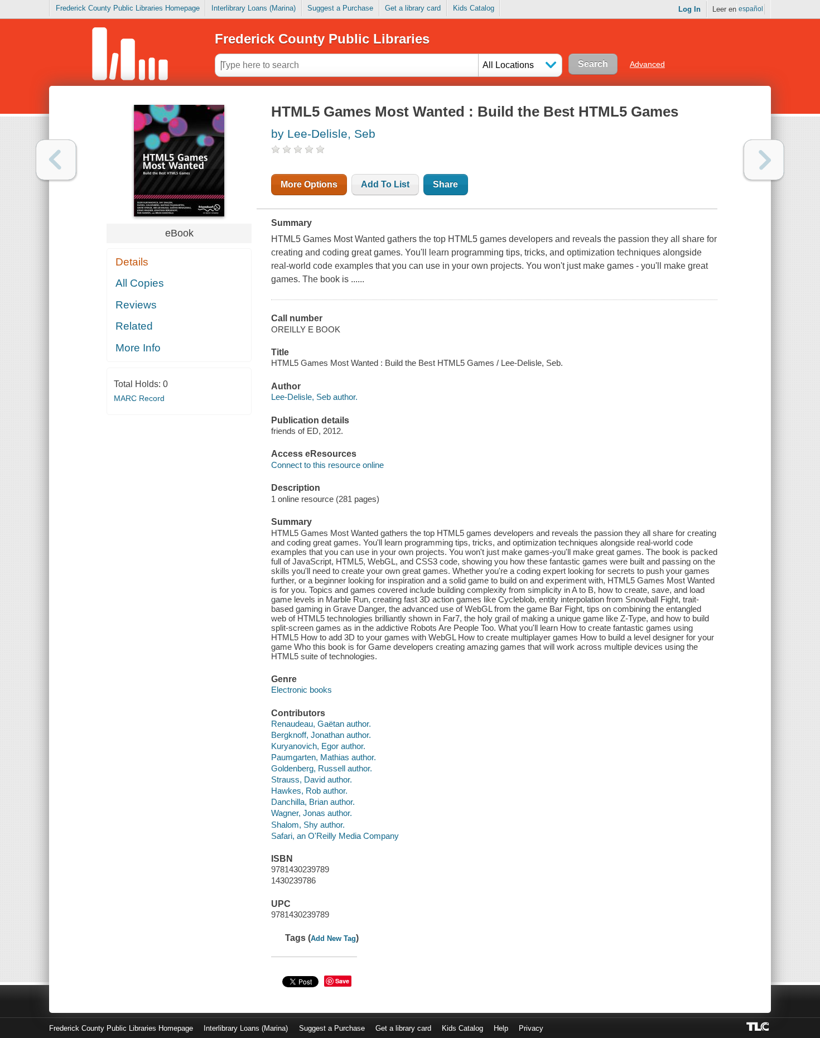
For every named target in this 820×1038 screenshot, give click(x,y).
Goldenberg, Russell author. (321, 768)
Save (342, 981)
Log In (689, 9)
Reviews (136, 305)
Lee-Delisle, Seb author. (314, 397)
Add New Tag (333, 938)
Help (501, 1028)
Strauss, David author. (311, 779)
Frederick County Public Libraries (322, 38)
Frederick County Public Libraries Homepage (128, 8)
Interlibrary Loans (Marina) (253, 8)
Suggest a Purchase (340, 8)
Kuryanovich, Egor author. (318, 746)
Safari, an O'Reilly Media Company (335, 836)
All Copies (139, 283)
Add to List (385, 184)
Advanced (647, 64)
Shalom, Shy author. (308, 824)
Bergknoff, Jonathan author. (321, 735)
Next (764, 159)
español (751, 9)
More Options (309, 184)
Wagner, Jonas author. (311, 813)
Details (131, 262)
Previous (56, 159)
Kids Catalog (473, 8)
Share (445, 184)
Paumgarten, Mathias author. (323, 757)
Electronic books (301, 689)
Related (134, 326)
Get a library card (413, 8)
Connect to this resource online (327, 465)
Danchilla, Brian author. (313, 802)
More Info (138, 348)
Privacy (531, 1028)
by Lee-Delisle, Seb (323, 133)
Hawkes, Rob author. (309, 790)
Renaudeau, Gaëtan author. (321, 723)
